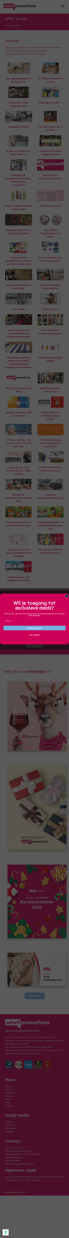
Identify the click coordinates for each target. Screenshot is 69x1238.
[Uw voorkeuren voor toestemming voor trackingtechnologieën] (6, 1232)
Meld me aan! (34, 628)
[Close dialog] (66, 596)
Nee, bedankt (34, 635)
